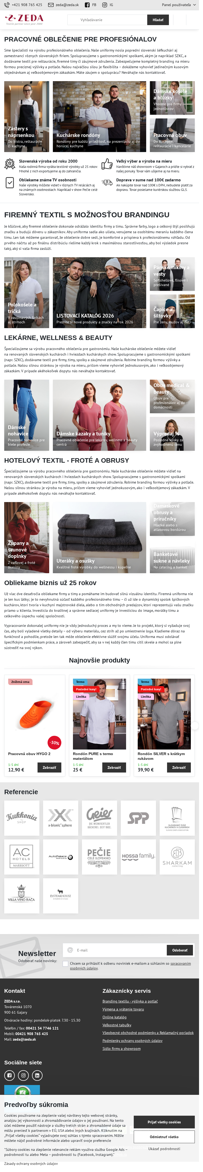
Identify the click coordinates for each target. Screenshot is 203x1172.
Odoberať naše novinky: (37, 960)
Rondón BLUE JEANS (27, 754)
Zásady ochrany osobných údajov (31, 1163)
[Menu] (192, 20)
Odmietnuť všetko (164, 1136)
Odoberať (179, 950)
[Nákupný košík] (179, 20)
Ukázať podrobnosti (164, 1148)
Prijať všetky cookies (164, 1122)
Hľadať (158, 19)
